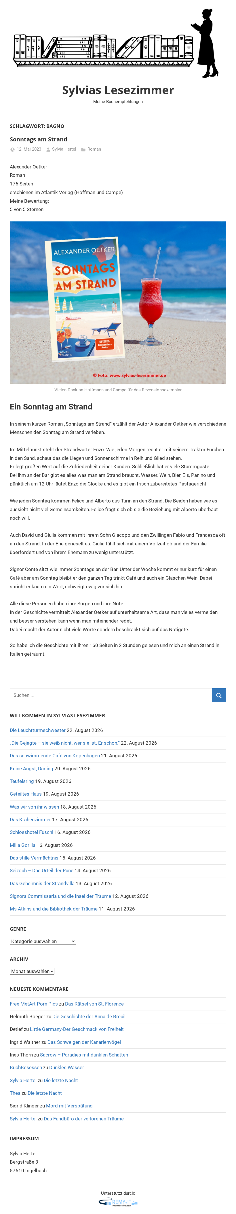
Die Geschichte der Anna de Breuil (88, 1016)
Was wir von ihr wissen (34, 807)
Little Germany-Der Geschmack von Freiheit (77, 1029)
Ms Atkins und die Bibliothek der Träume (54, 909)
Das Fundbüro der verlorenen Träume (84, 1119)
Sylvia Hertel (64, 149)
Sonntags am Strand (38, 139)
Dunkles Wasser (66, 1067)
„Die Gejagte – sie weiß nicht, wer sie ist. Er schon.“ (65, 743)
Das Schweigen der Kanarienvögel (84, 1042)
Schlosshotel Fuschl (31, 832)
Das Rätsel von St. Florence (94, 1004)
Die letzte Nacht (61, 1080)
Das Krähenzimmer (30, 819)
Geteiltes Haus (26, 794)
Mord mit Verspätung (69, 1106)
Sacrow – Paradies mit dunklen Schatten (84, 1055)
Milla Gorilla (22, 845)
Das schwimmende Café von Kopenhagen (55, 755)
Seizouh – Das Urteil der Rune (41, 870)
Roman (94, 149)
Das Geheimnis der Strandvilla (42, 883)
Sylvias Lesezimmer (118, 90)
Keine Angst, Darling (31, 768)
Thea (15, 1093)
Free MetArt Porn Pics (34, 1004)
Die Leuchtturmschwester (38, 730)
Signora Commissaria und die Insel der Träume (60, 896)
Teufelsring (22, 781)
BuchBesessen (26, 1067)
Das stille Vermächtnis (34, 858)
